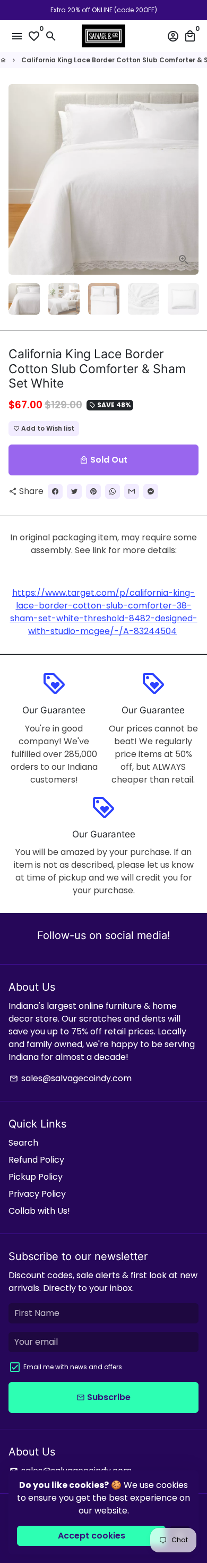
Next (188, 179)
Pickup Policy (35, 1177)
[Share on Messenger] (150, 491)
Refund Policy (36, 1160)
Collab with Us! (39, 1211)
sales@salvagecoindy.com (71, 1078)
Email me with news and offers (72, 1366)
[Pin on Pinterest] (93, 491)
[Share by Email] (131, 491)
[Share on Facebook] (55, 491)
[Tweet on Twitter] (74, 491)
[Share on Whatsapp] (112, 491)
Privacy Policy (37, 1194)
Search (23, 1143)
